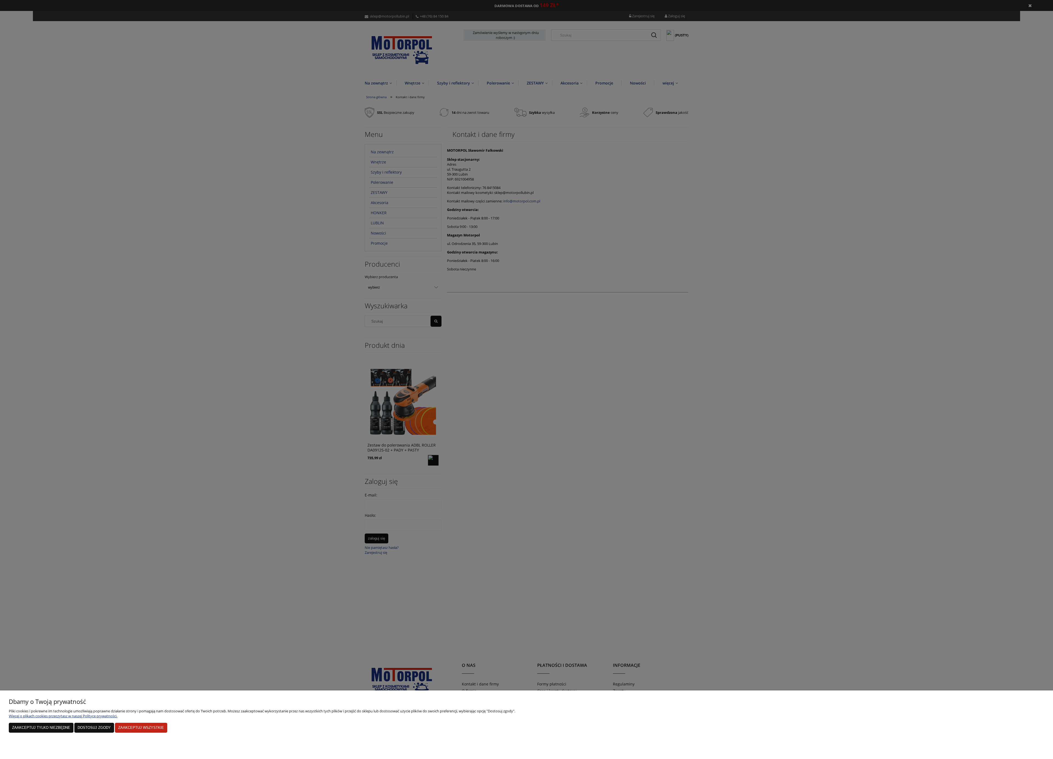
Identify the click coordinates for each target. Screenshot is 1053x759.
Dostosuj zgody (94, 728)
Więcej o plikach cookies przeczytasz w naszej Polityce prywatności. (63, 715)
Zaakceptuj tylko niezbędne (41, 728)
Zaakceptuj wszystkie (141, 728)
